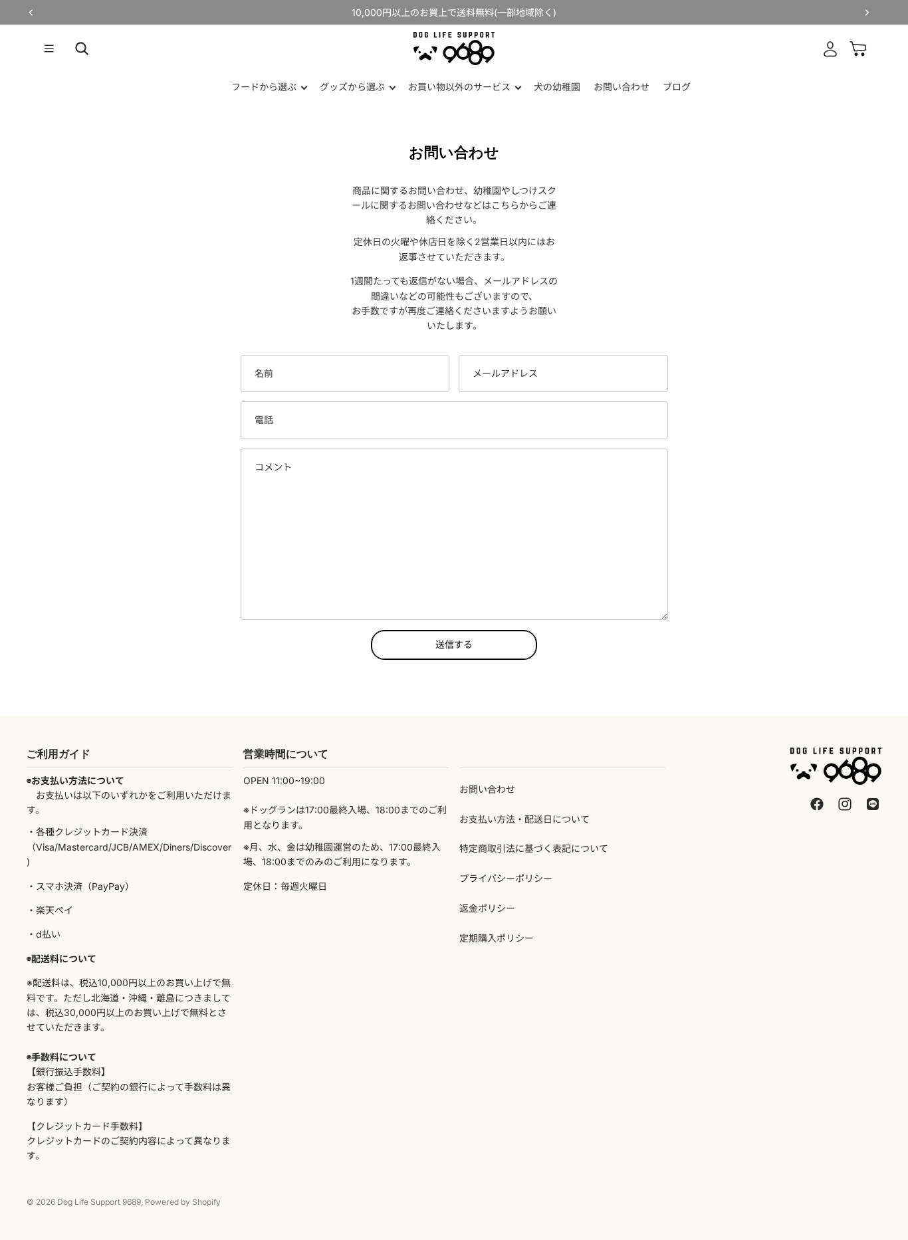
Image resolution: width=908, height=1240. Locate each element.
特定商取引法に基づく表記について (533, 848)
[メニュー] (49, 48)
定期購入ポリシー (496, 938)
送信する (454, 644)
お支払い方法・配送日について (524, 819)
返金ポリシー (487, 908)
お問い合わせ (487, 789)
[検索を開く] (81, 48)
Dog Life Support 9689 (99, 1202)
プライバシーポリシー (505, 878)
